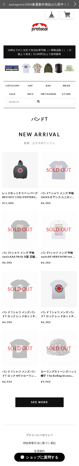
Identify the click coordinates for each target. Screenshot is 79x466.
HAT (30, 85)
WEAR (66, 85)
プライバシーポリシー (39, 435)
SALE (12, 94)
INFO (30, 94)
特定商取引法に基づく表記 (39, 443)
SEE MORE (39, 402)
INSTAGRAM (48, 94)
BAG (48, 85)
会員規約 (39, 451)
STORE (66, 94)
